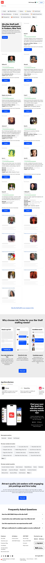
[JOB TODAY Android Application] (39, 422)
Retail (4, 11)
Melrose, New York (7, 455)
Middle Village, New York (21, 449)
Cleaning (29, 11)
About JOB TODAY (27, 540)
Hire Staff (3, 538)
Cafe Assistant (22, 472)
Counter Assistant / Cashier (8, 466)
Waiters (21, 11)
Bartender (4, 438)
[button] (33, 37)
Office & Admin (12, 11)
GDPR (36, 558)
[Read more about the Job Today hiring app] (37, 425)
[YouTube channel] (8, 556)
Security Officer (13, 472)
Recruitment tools (5, 551)
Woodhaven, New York (34, 452)
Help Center (25, 545)
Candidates (3, 545)
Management (6, 17)
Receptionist (22, 469)
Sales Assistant (19, 466)
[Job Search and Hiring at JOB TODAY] (2, 2)
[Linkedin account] (12, 556)
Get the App (25, 538)
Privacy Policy (22, 558)
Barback (10, 438)
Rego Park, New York (7, 452)
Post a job (5, 37)
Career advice (15, 538)
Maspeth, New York (7, 449)
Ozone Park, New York (36, 455)
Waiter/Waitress (28, 466)
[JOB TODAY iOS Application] (34, 422)
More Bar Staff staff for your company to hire (22, 308)
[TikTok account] (1, 556)
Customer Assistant (31, 469)
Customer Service (27, 17)
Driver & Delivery (25, 14)
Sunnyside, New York (23, 446)
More (34, 17)
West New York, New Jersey (21, 455)
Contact (28, 49)
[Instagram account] (3, 556)
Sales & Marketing (7, 14)
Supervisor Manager (13, 469)
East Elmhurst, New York (35, 449)
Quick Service (16, 17)
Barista (16, 14)
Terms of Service (30, 558)
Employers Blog (4, 543)
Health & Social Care (37, 14)
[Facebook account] (5, 556)
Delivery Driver (5, 472)
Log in (41, 2)
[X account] (10, 556)
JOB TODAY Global (16, 540)
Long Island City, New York (9, 446)
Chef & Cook (37, 11)
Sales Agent (4, 469)
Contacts (25, 543)
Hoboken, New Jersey (21, 452)
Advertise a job (4, 540)
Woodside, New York (36, 446)
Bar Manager (16, 438)
